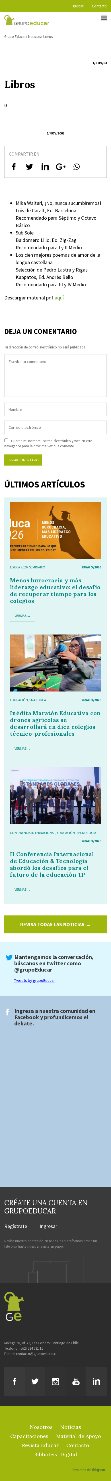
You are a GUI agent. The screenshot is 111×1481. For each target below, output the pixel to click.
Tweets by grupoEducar (34, 980)
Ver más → (22, 615)
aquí (59, 297)
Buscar (78, 6)
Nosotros (41, 1427)
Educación (19, 700)
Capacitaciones (29, 1436)
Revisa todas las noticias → (55, 924)
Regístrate (15, 1226)
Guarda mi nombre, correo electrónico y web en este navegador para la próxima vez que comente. (48, 443)
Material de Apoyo (78, 1436)
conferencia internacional (33, 833)
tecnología (86, 833)
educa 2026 (19, 567)
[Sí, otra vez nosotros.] (90, 1461)
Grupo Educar (15, 36)
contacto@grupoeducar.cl (36, 1353)
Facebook (26, 1017)
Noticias (34, 36)
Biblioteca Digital (55, 1454)
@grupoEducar (33, 969)
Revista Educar (40, 1445)
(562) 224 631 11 (31, 1348)
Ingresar (48, 1226)
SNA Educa (37, 700)
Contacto (99, 6)
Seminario (37, 567)
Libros (48, 36)
